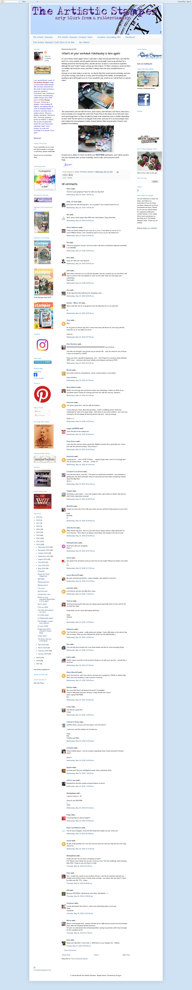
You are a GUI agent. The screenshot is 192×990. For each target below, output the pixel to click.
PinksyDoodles (72, 543)
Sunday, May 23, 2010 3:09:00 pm (79, 946)
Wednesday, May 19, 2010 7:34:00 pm (80, 786)
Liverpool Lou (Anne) (75, 471)
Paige (69, 815)
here (35, 157)
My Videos (84, 42)
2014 (38, 532)
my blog (97, 230)
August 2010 (42, 559)
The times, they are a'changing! (44, 640)
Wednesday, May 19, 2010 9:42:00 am (80, 421)
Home (96, 955)
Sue (68, 290)
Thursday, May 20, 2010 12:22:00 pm (80, 913)
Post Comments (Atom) (79, 959)
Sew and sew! (42, 591)
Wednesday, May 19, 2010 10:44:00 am (81, 536)
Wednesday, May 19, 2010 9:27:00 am (80, 380)
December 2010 (44, 547)
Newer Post (66, 955)
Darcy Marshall (72, 672)
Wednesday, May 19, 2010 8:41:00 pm (80, 808)
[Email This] (63, 175)
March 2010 (42, 648)
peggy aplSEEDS (73, 428)
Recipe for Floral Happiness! (43, 575)
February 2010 (43, 651)
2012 (38, 538)
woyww (70, 178)
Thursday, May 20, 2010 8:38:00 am (79, 883)
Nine (68, 258)
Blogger (118, 975)
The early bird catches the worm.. (45, 611)
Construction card (44, 594)
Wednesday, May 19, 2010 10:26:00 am (81, 499)
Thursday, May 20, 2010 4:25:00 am (79, 866)
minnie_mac (71, 780)
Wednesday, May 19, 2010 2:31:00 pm (80, 650)
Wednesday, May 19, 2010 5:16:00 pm (80, 741)
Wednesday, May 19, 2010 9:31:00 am (80, 395)
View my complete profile (48, 58)
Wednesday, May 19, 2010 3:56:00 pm (80, 680)
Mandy (69, 370)
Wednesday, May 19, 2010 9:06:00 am (80, 313)
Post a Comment (70, 950)
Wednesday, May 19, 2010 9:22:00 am (80, 363)
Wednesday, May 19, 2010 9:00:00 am (80, 296)
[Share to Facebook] (70, 175)
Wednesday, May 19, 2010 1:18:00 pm (80, 594)
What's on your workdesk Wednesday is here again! (46, 599)
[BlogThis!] (65, 175)
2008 (38, 660)
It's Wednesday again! (45, 618)
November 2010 (44, 550)
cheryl (69, 841)
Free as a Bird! (43, 607)
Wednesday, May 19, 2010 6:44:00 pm (80, 760)
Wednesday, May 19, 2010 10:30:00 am (81, 521)
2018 (38, 520)
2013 (38, 535)
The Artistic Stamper (43, 37)
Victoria (69, 601)
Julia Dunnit (71, 528)
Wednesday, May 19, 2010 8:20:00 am (80, 251)
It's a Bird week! (43, 615)
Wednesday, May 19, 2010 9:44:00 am (80, 434)
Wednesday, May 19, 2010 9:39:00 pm (80, 833)
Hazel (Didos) (72, 387)
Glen (68, 873)
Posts (38, 411)
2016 (38, 526)
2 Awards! (41, 571)
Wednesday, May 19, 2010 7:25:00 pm (80, 773)
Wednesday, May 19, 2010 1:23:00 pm (80, 622)
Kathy (69, 657)
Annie (69, 558)
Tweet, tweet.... (43, 636)
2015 (38, 529)
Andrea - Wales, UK (74, 303)
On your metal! (43, 626)
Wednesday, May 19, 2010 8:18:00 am (80, 235)
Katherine (70, 629)
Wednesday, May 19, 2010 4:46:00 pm (80, 715)
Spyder (69, 767)
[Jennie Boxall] (35, 376)
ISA (68, 890)
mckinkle (70, 748)
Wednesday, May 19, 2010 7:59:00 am (80, 207)
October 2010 (43, 553)
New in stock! (42, 604)
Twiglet (69, 491)
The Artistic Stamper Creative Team (75, 37)
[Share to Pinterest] (72, 175)
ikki (68, 214)
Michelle (70, 506)
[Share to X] (68, 175)
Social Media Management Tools (42, 970)
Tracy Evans (71, 441)
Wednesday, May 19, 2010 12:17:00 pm (81, 581)
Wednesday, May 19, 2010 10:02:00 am (81, 449)
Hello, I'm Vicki (72, 202)
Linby (69, 707)
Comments (40, 415)
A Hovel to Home (73, 722)
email (50, 151)
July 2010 (41, 562)
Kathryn (70, 687)
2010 (38, 544)
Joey (68, 320)
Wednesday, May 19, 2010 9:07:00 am (80, 337)
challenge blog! (97, 861)
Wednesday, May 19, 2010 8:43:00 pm (80, 821)
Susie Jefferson (72, 227)
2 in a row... (42, 588)
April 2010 (42, 645)
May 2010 (42, 568)
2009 (38, 657)
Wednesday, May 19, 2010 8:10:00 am (80, 220)
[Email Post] (117, 172)
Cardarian (70, 903)
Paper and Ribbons (74, 828)
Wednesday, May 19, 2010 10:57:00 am (81, 551)
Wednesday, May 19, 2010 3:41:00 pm (80, 665)
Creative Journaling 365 (109, 37)
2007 (38, 664)
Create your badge (39, 378)
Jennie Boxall (37, 371)
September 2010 (44, 556)
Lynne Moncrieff (73, 575)
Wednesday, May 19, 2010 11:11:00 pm (80, 849)
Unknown (70, 402)
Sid (68, 242)
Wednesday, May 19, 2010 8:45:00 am (80, 283)
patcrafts (70, 588)
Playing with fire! (43, 582)
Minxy (69, 920)
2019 (38, 517)
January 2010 (43, 654)
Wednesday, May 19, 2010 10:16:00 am (81, 464)
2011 (38, 541)
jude (68, 270)
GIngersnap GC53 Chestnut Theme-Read (45, 631)
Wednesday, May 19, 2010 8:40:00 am (80, 263)
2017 (38, 523)
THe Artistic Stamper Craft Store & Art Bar (53, 42)
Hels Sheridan (72, 344)
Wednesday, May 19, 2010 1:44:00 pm (80, 637)
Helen (69, 189)
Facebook (130, 37)
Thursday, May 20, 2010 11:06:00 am (80, 896)
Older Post (126, 955)
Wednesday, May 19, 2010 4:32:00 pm (80, 700)
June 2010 (42, 565)
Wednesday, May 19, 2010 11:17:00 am (81, 568)
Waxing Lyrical (43, 585)
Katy (68, 940)
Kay (68, 644)
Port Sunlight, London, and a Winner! (45, 622)
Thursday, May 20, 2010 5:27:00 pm (79, 933)
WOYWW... (41, 579)
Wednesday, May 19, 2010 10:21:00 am (81, 484)
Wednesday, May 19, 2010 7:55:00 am (80, 195)
